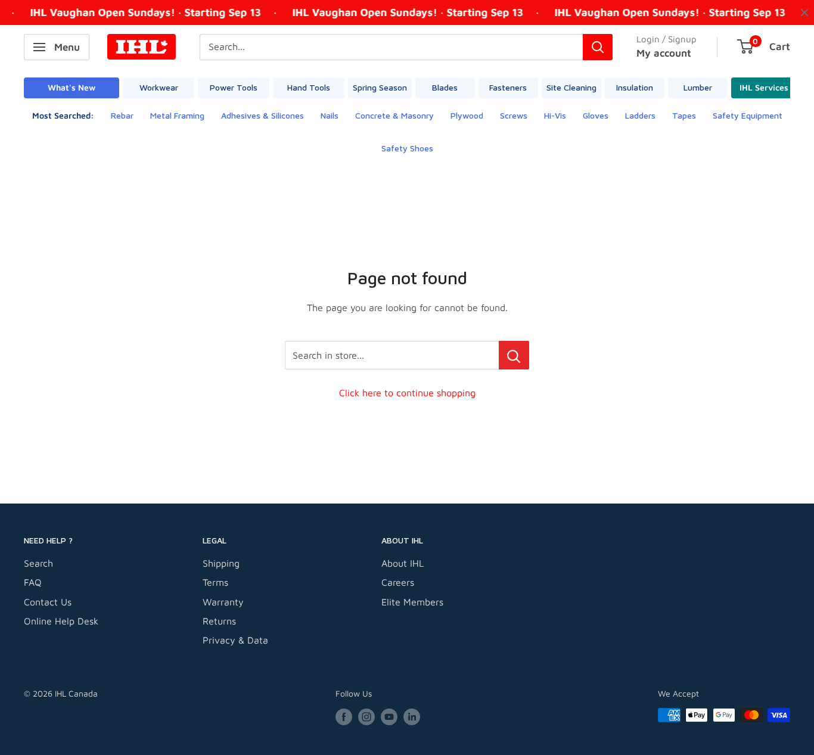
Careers (397, 582)
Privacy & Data (235, 640)
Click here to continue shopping (407, 392)
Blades (445, 87)
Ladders (640, 115)
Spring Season (380, 87)
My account (663, 53)
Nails (329, 115)
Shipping (221, 563)
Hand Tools (308, 87)
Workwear (158, 87)
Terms (215, 582)
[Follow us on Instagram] (366, 716)
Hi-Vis (555, 115)
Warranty (223, 601)
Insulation (634, 87)
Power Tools (233, 87)
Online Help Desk (61, 621)
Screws (513, 115)
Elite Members (412, 601)
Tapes (684, 115)
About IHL (402, 563)
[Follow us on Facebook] (343, 716)
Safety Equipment (747, 115)
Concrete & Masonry (394, 115)
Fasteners (508, 87)
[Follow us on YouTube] (389, 716)
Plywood (467, 115)
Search (38, 563)
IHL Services (764, 87)
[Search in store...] (514, 355)
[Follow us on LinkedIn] (411, 716)
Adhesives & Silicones (262, 115)
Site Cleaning (571, 87)
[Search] (598, 47)
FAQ (33, 582)
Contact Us (48, 601)
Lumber (697, 87)
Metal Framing (177, 115)
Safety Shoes (407, 148)
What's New (71, 87)
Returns (219, 621)
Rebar (122, 115)
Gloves (595, 115)
